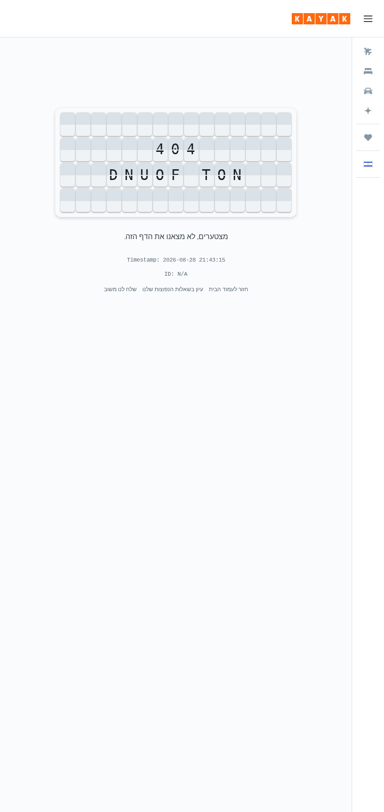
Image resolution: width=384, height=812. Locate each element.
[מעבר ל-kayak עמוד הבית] (321, 18)
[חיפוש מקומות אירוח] (368, 71)
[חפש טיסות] (368, 51)
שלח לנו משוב (120, 289)
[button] (368, 18)
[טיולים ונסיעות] (368, 137)
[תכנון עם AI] (368, 110)
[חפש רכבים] (368, 91)
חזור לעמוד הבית (228, 289)
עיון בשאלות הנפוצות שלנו (172, 289)
